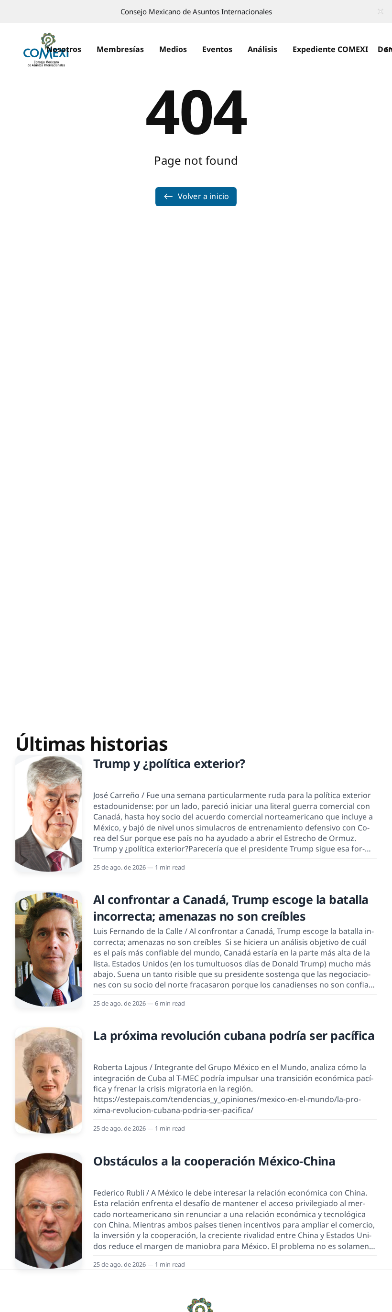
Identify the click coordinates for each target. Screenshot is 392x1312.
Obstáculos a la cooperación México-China (214, 1161)
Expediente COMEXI (330, 49)
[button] (64, 50)
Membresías (120, 49)
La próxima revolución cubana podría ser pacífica (233, 1035)
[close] (380, 11)
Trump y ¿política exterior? (169, 763)
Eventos (217, 49)
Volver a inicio (203, 196)
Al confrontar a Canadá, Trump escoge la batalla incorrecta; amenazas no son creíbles (231, 907)
